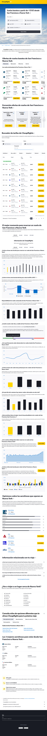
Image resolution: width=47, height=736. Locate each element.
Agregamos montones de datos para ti (11, 704)
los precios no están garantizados (29, 698)
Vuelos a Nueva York (7, 630)
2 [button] (33, 218)
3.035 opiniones (11, 551)
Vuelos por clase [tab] (16, 622)
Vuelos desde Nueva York (7, 631)
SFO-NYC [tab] (15, 235)
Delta (9, 534)
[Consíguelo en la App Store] (26, 728)
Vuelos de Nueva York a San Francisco (10, 628)
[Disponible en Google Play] (20, 728)
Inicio (3, 45)
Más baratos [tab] (5, 63)
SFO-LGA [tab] (26, 235)
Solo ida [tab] (27, 63)
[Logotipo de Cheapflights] (6, 1)
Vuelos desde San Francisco (29, 630)
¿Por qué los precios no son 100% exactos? (12, 706)
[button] (30, 13)
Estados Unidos (7, 45)
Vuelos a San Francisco (28, 628)
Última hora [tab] (20, 63)
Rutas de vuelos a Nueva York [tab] (31, 619)
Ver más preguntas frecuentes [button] (23, 579)
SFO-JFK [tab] (20, 235)
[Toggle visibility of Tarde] (16, 489)
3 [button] (36, 218)
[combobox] (10, 17)
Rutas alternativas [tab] (19, 619)
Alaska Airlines (11, 510)
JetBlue (9, 548)
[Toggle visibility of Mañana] (6, 489)
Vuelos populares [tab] (6, 622)
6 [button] (41, 218)
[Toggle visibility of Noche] (20, 489)
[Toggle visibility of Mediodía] (11, 489)
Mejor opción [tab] (13, 63)
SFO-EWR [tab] (31, 235)
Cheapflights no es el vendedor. (9, 702)
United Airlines (11, 541)
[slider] (33, 149)
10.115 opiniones (11, 544)
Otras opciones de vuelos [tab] (8, 619)
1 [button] (31, 218)
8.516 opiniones (11, 537)
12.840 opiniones (11, 513)
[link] (8, 125)
